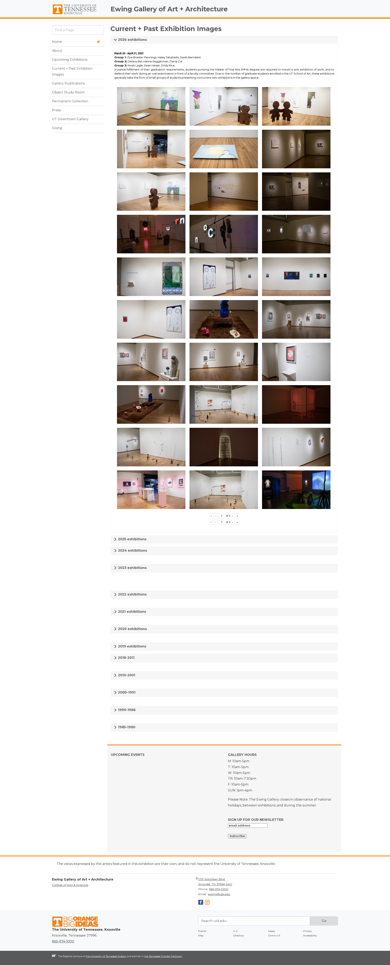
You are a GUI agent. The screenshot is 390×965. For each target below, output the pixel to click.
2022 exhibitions (132, 594)
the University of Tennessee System (106, 956)
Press (56, 110)
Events (202, 931)
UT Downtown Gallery (70, 119)
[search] (78, 29)
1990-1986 (126, 710)
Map (201, 935)
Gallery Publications (68, 83)
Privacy (307, 931)
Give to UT (274, 935)
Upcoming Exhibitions (69, 60)
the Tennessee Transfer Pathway (163, 956)
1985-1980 (126, 727)
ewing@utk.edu (219, 894)
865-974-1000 (63, 941)
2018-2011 (125, 658)
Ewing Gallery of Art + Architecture (169, 9)
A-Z (235, 931)
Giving (57, 128)
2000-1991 (126, 692)
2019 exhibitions (131, 646)
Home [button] (57, 42)
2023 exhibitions (132, 568)
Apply (271, 931)
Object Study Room (68, 92)
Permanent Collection (70, 101)
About (57, 51)
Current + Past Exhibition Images (72, 71)
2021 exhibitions (131, 612)
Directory (238, 935)
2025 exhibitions (131, 539)
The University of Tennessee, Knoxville (78, 14)
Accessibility (310, 935)
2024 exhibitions (132, 550)
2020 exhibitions (132, 629)
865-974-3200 (218, 889)
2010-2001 (126, 675)
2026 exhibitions (132, 40)
